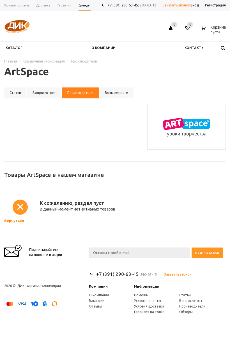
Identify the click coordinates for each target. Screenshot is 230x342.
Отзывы (95, 306)
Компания (98, 286)
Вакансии (96, 300)
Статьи (185, 295)
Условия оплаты (147, 300)
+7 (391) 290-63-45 (122, 5)
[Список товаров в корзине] (214, 31)
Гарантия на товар (149, 312)
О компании (99, 295)
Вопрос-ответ (191, 300)
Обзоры (186, 312)
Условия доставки (149, 306)
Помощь (141, 295)
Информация (146, 286)
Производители (192, 306)
